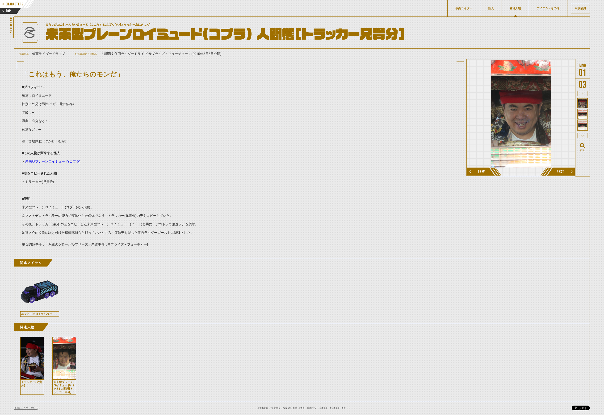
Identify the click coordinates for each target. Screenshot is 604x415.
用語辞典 (580, 8)
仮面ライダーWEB (26, 408)
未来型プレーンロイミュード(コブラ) (52, 161)
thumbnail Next (582, 135)
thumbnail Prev (582, 93)
